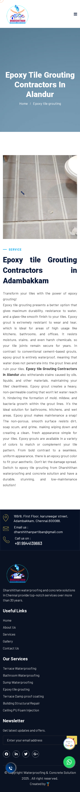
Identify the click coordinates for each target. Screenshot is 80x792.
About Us (9, 627)
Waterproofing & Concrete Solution (49, 772)
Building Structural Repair (21, 703)
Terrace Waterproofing (19, 668)
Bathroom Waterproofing (21, 675)
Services (9, 634)
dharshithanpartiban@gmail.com (38, 532)
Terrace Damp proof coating (23, 696)
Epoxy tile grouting (16, 689)
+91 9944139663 (28, 543)
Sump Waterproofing (18, 682)
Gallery (8, 641)
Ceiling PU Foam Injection (21, 710)
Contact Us (11, 648)
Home (23, 103)
